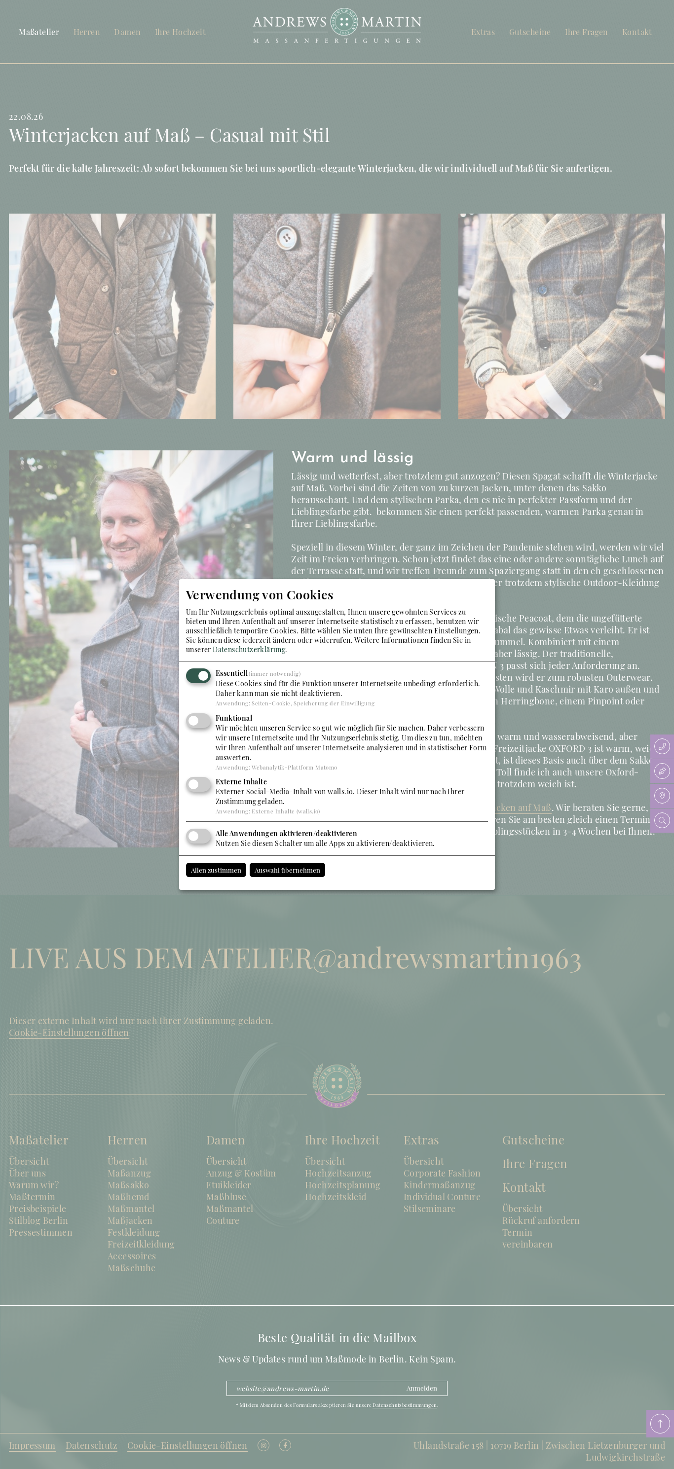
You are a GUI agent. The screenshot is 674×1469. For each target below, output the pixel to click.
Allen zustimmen (216, 870)
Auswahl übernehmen (287, 870)
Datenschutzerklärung (249, 649)
